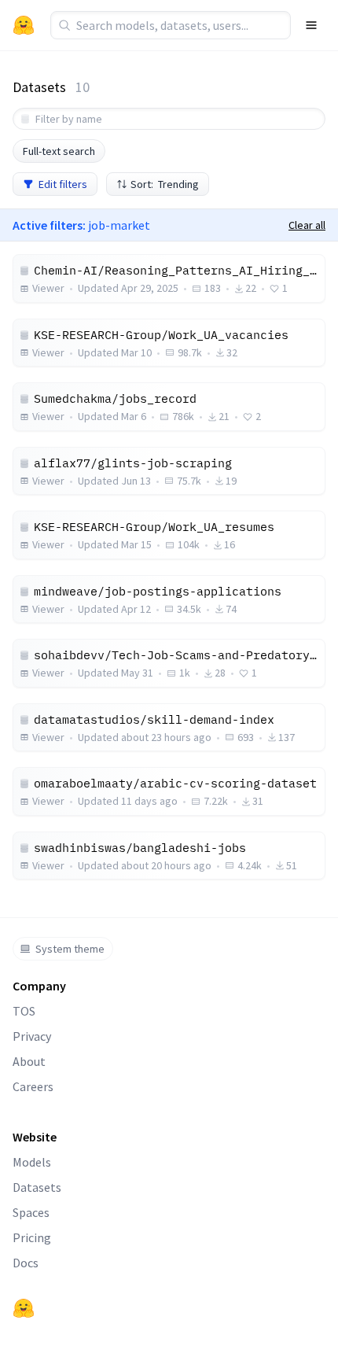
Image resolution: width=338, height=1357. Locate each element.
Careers (33, 1086)
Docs (26, 1262)
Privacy (32, 1036)
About (29, 1061)
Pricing (32, 1237)
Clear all (306, 225)
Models (32, 1162)
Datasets (37, 1187)
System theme (70, 949)
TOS (24, 1011)
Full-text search (59, 151)
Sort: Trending (164, 184)
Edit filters (63, 184)
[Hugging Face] (24, 1308)
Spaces (31, 1212)
